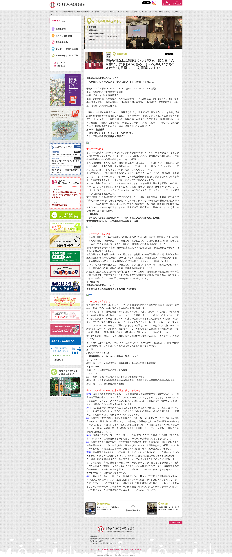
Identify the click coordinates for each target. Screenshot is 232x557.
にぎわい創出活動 (64, 36)
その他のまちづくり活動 (67, 55)
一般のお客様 (58, 360)
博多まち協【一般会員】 (62, 355)
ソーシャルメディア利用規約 (130, 549)
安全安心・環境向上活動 (67, 49)
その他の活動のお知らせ (70, 12)
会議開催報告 (85, 12)
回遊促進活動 (62, 42)
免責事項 (105, 549)
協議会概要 (61, 29)
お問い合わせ (114, 549)
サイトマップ (96, 549)
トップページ (55, 12)
